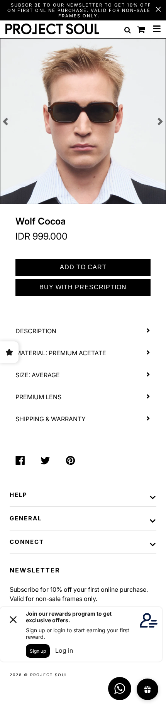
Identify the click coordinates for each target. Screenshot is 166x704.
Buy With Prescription (83, 287)
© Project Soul (46, 674)
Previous (5, 121)
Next (160, 121)
